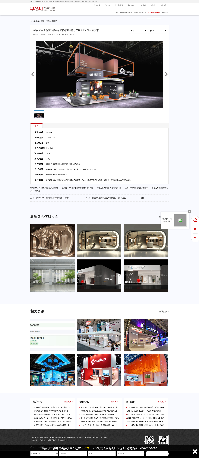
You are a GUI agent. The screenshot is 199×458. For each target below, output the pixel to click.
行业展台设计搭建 (140, 12)
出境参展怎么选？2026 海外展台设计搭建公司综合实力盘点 (55, 418)
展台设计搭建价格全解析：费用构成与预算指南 (97, 414)
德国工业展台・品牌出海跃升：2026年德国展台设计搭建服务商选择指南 (60, 425)
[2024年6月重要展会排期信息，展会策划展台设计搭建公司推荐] (52, 256)
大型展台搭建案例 (154, 12)
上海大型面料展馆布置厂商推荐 (137, 188)
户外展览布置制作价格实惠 (49, 188)
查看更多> (164, 311)
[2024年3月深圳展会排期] (99, 291)
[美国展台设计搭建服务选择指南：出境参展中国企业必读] (99, 386)
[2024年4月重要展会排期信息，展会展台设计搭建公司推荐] (146, 256)
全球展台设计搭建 (126, 12)
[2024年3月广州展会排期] (146, 291)
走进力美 (165, 12)
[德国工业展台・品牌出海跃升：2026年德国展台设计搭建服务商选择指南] (146, 386)
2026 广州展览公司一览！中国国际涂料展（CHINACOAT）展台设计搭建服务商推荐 (111, 425)
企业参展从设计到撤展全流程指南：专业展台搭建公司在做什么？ (150, 425)
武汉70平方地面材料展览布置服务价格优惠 (78, 188)
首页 (116, 12)
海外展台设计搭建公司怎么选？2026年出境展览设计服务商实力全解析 (152, 421)
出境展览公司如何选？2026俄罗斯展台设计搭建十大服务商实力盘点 (58, 411)
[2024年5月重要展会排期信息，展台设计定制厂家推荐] (99, 256)
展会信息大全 (132, 5)
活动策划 (107, 5)
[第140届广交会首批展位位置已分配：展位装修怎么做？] (52, 351)
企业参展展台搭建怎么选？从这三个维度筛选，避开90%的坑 (102, 418)
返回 (142, 198)
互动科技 (97, 5)
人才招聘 (143, 5)
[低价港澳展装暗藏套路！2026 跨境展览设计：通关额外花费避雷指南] (146, 351)
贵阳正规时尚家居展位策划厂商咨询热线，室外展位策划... (109, 198)
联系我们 (153, 5)
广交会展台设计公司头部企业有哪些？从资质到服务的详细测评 (103, 411)
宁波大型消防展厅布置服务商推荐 (110, 188)
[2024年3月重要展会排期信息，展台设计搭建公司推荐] (52, 291)
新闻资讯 (163, 5)
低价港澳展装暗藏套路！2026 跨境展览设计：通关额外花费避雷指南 (58, 414)
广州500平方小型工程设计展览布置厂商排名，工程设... (53, 198)
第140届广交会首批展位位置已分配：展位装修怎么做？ (54, 407)
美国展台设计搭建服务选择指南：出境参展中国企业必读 (54, 421)
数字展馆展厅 (119, 5)
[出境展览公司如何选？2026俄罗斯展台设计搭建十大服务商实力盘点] (99, 351)
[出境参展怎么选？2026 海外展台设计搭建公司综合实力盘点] (52, 386)
